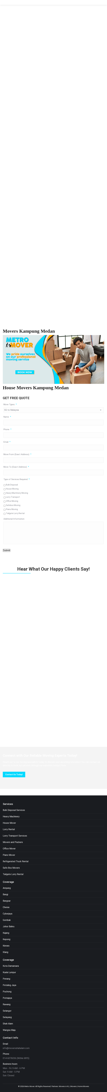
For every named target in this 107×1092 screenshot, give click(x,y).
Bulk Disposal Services (14, 810)
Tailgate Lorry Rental (15, 513)
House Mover (9, 823)
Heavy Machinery (11, 816)
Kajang (6, 933)
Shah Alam (8, 1023)
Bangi (5, 894)
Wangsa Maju (9, 1030)
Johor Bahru (8, 926)
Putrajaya (7, 998)
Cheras (6, 907)
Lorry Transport (13, 497)
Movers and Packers (13, 842)
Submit (6, 550)
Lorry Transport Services (15, 835)
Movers (73, 1086)
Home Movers (83, 1086)
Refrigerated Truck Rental (15, 861)
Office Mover (9, 848)
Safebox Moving (13, 505)
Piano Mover (9, 855)
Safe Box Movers (11, 867)
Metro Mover (29, 1086)
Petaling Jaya (9, 985)
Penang (6, 978)
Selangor (7, 1010)
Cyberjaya (7, 913)
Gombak (7, 920)
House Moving (12, 489)
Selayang (7, 1017)
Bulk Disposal (12, 485)
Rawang (6, 1004)
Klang (5, 952)
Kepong (6, 939)
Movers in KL (64, 1086)
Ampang (7, 888)
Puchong (7, 991)
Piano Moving (12, 509)
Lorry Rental (9, 829)
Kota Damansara (11, 966)
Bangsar (7, 901)
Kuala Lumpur (9, 972)
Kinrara (6, 945)
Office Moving (12, 501)
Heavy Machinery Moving (17, 493)
